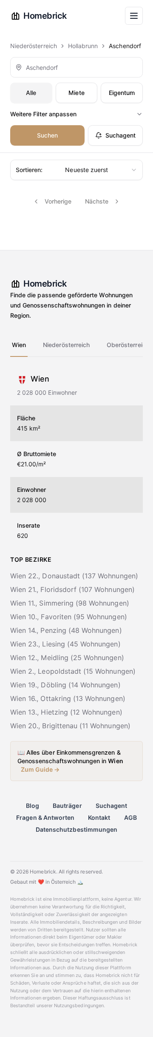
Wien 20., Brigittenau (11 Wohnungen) (70, 725)
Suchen (47, 135)
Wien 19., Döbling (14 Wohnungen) (65, 685)
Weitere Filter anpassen (43, 114)
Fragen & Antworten (45, 817)
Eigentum (122, 92)
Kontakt (99, 817)
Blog (32, 805)
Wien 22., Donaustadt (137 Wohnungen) (74, 576)
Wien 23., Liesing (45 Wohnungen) (65, 644)
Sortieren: (29, 169)
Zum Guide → (40, 769)
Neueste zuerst (62, 169)
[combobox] (76, 67)
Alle (31, 92)
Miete (76, 92)
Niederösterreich (33, 45)
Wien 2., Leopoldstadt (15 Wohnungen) (73, 671)
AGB (130, 817)
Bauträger (67, 805)
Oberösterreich (128, 344)
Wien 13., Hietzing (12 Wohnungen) (66, 712)
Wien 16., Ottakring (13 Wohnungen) (67, 698)
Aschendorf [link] (125, 45)
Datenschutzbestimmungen (76, 829)
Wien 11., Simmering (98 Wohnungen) (69, 603)
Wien (19, 344)
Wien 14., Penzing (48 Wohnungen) (66, 630)
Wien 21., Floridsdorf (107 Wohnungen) (72, 589)
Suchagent (120, 135)
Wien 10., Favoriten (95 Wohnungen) (68, 616)
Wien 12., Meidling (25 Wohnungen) (67, 657)
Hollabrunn (83, 45)
